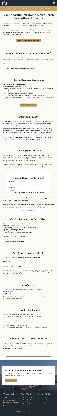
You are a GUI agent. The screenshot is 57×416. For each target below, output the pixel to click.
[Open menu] (54, 3)
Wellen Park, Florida (9, 291)
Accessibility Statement (47, 404)
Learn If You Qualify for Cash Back (13, 352)
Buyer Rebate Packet (20, 86)
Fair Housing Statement (47, 402)
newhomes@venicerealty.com (11, 402)
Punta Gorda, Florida (9, 293)
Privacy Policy (44, 398)
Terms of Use (44, 400)
